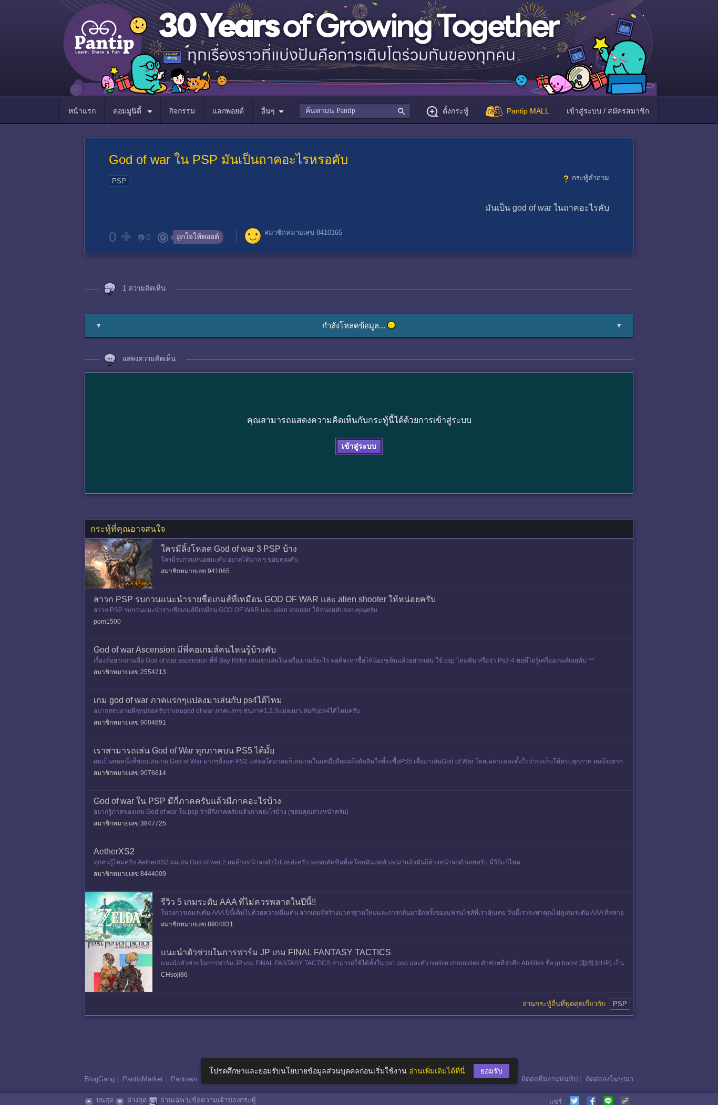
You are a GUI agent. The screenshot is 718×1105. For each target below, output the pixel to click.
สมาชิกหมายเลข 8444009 (130, 873)
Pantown (184, 1079)
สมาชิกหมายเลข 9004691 (130, 722)
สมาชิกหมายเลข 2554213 (130, 672)
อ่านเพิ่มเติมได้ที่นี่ (437, 1071)
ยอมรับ (491, 1071)
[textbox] (355, 111)
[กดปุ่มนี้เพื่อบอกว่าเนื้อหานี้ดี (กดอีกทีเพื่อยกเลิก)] (125, 236)
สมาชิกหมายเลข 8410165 (303, 232)
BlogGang (100, 1079)
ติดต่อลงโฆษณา (609, 1079)
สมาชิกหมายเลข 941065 (195, 571)
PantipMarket (142, 1079)
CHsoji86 (174, 974)
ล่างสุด (137, 1100)
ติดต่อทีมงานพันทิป (549, 1079)
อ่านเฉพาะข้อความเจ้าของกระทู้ (208, 1100)
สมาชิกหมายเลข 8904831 (197, 924)
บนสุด (105, 1100)
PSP (119, 181)
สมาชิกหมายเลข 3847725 (130, 823)
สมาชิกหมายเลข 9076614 (130, 773)
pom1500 (107, 621)
